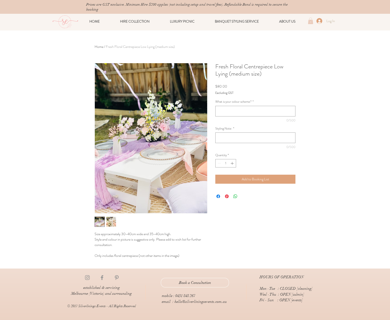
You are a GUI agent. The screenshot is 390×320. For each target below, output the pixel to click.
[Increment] (232, 163)
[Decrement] (219, 163)
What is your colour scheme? (234, 102)
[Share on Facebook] (218, 196)
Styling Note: (224, 128)
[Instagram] (87, 277)
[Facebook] (102, 277)
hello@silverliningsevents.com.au (200, 301)
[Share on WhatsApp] (235, 196)
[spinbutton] (226, 163)
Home (99, 46)
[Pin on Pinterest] (227, 196)
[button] (135, 21)
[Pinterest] (117, 277)
